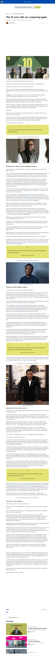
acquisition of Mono (32, 221)
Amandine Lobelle (10, 332)
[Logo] (2, 2)
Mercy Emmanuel (35, 204)
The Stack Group (11, 294)
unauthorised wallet (18, 311)
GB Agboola (10, 173)
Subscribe (37, 7)
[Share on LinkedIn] (48, 23)
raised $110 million (24, 427)
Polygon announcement (26, 194)
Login (9, 617)
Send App (45, 197)
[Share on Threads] (46, 23)
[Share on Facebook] (41, 23)
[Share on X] (43, 23)
